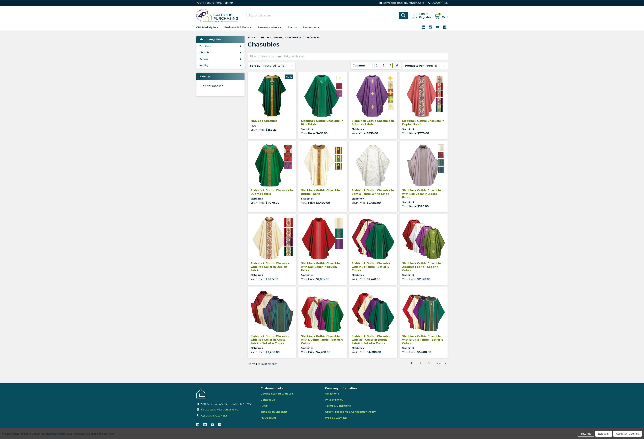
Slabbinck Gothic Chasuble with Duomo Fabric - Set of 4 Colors (322, 340)
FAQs (264, 405)
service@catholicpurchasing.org (219, 409)
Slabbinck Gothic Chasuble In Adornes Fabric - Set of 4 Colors (423, 267)
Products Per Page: (419, 65)
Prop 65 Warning (336, 417)
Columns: (359, 65)
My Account (268, 417)
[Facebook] (445, 27)
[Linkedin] (424, 27)
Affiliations (332, 393)
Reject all (603, 433)
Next (440, 363)
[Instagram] (431, 27)
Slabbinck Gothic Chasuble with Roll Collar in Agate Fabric (421, 194)
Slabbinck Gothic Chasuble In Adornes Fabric (373, 122)
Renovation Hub (268, 27)
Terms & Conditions (338, 405)
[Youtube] (438, 27)
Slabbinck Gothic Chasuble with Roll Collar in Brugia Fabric (320, 267)
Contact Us (268, 399)
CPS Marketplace (207, 27)
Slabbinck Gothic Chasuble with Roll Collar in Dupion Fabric (270, 267)
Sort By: (255, 65)
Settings (586, 433)
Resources (309, 27)
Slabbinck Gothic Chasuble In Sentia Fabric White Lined (373, 192)
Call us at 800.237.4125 (214, 415)
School (203, 59)
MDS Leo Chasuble (264, 121)
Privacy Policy (334, 399)
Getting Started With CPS (277, 393)
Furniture (205, 46)
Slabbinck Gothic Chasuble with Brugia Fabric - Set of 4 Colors (422, 340)
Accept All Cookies (627, 433)
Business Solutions (236, 27)
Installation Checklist (274, 411)
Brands (292, 27)
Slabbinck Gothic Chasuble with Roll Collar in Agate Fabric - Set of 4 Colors (270, 340)
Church (204, 52)
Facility (203, 65)
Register (425, 17)
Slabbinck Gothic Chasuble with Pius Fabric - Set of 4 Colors (371, 267)
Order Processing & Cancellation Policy (350, 411)
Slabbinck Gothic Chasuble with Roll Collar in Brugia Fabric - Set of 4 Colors (371, 340)
